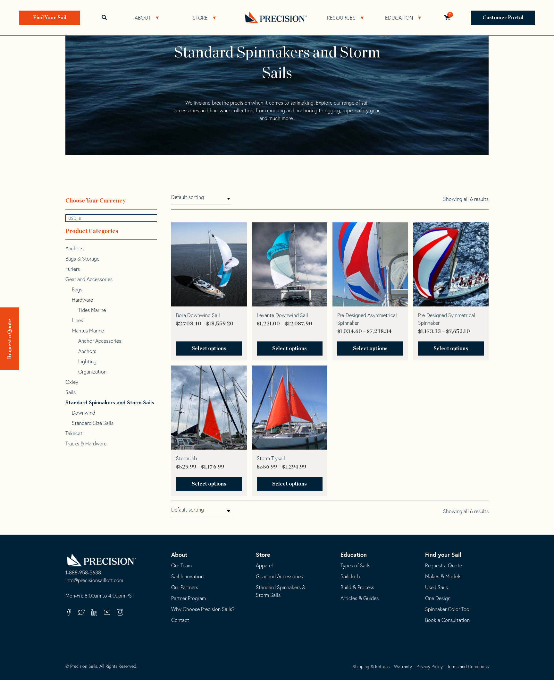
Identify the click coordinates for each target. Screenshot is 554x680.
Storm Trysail (271, 458)
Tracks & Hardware (85, 443)
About (143, 17)
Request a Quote (9, 339)
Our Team (181, 565)
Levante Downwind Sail (282, 315)
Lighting (87, 361)
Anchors (74, 248)
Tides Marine (92, 310)
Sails (70, 392)
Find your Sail (443, 554)
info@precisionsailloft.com (94, 580)
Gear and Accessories (89, 279)
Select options (209, 348)
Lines (77, 320)
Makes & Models (443, 576)
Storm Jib (186, 458)
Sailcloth (350, 576)
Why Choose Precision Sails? (203, 609)
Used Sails (436, 587)
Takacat (73, 433)
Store (200, 17)
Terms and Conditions (468, 666)
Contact (180, 620)
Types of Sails (355, 565)
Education (399, 17)
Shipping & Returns (371, 666)
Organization (92, 371)
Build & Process (357, 587)
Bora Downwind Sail (198, 315)
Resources (341, 17)
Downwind (83, 412)
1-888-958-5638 (83, 572)
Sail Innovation (187, 576)
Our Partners (184, 587)
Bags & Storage (82, 258)
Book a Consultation (447, 620)
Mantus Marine (88, 330)
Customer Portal (503, 17)
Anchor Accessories (99, 341)
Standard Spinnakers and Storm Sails (109, 402)
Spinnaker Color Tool (448, 609)
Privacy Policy (429, 666)
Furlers (72, 269)
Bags (77, 289)
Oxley (71, 382)
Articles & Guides (359, 598)
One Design (437, 598)
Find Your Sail (49, 17)
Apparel (264, 565)
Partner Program (188, 598)
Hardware (82, 300)
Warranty (403, 666)
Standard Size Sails (92, 423)
